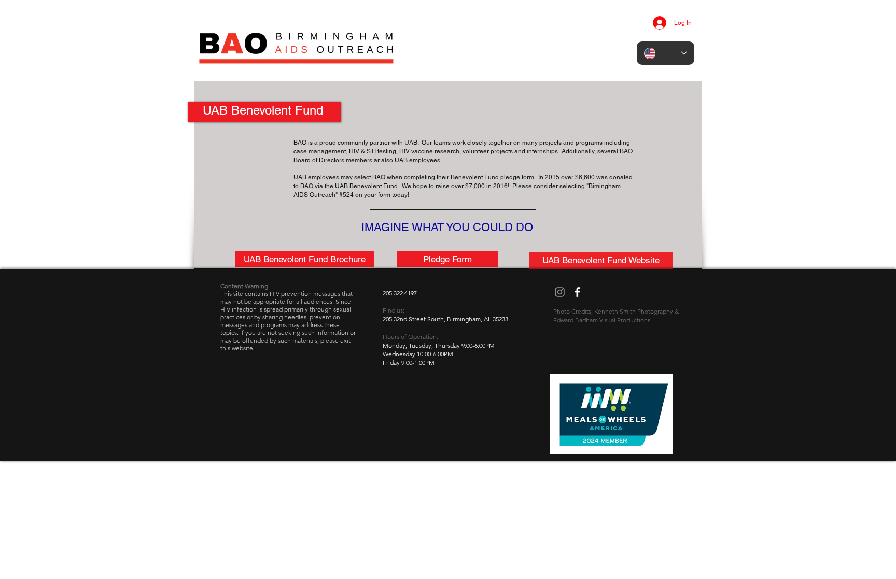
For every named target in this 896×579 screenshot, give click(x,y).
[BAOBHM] (559, 292)
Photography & (658, 311)
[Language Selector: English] (665, 53)
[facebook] (577, 292)
